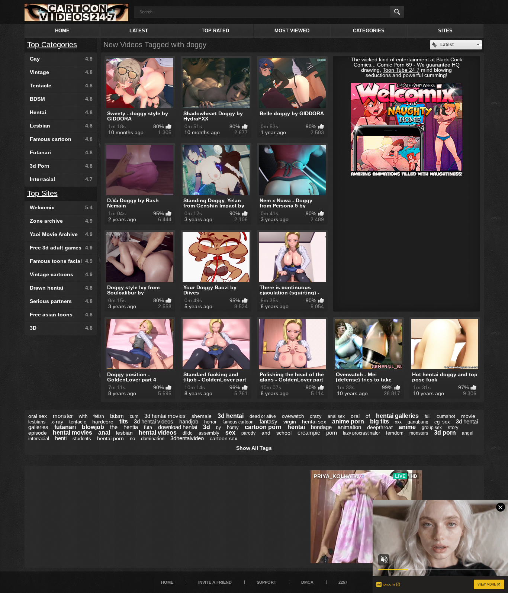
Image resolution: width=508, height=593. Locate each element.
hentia (130, 427)
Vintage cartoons (61, 274)
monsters (418, 433)
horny (233, 427)
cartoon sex (223, 438)
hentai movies (72, 432)
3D (61, 328)
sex (230, 432)
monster (63, 416)
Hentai (61, 112)
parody (248, 433)
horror (210, 422)
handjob (188, 421)
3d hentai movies (165, 416)
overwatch (293, 416)
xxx (398, 422)
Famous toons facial (61, 261)
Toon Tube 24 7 (401, 70)
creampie (309, 432)
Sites (445, 30)
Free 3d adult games (61, 248)
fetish (98, 416)
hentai (296, 427)
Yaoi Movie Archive (61, 234)
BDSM (61, 99)
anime (407, 427)
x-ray (57, 422)
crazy (316, 416)
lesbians (36, 422)
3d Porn (61, 166)
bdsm (117, 416)
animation (349, 427)
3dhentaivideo (187, 438)
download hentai (177, 427)
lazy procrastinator (361, 433)
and (265, 433)
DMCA (307, 582)
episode (37, 433)
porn (331, 432)
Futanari (61, 152)
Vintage (61, 72)
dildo (188, 433)
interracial (38, 438)
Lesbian (61, 126)
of (368, 416)
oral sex (37, 416)
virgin (289, 422)
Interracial (61, 179)
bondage (321, 427)
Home (62, 30)
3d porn (445, 432)
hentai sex (314, 422)
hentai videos (158, 432)
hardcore (102, 422)
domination (152, 438)
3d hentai (231, 416)
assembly (209, 433)
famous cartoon (238, 422)
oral (355, 416)
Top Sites (42, 193)
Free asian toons (61, 315)
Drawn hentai (61, 288)
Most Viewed (291, 30)
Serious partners (61, 301)
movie (468, 416)
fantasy (268, 421)
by (218, 427)
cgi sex (442, 422)
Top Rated (215, 30)
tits (123, 421)
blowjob (93, 427)
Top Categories (52, 45)
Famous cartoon (61, 139)
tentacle (77, 422)
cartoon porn (263, 427)
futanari (65, 427)
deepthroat (380, 427)
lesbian (124, 433)
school (284, 433)
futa (148, 427)
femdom (394, 433)
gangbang (418, 422)
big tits (379, 421)
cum (134, 416)
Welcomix (61, 207)
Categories (369, 30)
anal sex (336, 416)
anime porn (348, 421)
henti (61, 438)
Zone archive (61, 221)
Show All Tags (254, 448)
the (114, 427)
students (82, 438)
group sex (432, 427)
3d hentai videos (153, 421)
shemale (202, 416)
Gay (61, 59)
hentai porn (110, 438)
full (428, 416)
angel (467, 433)
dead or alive (263, 416)
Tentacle (61, 85)
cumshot (446, 416)
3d (206, 427)
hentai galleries (397, 416)
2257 (342, 582)
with (83, 416)
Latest (138, 30)
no (132, 438)
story (453, 427)
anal (104, 432)
